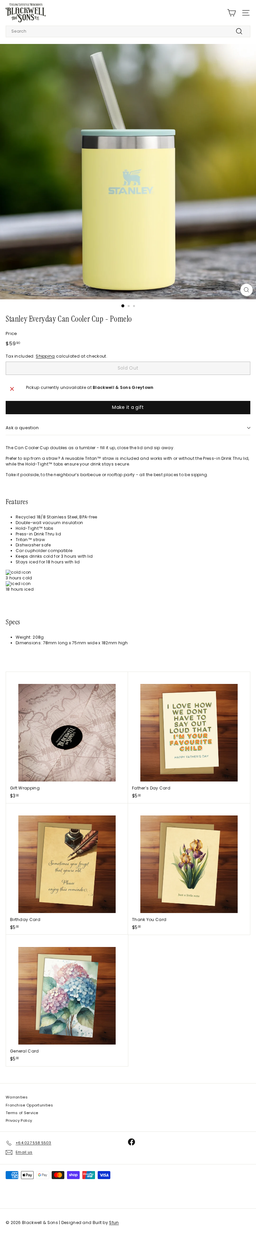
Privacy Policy (19, 1120)
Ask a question (22, 428)
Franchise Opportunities (29, 1105)
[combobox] (128, 31)
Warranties (17, 1097)
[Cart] (231, 13)
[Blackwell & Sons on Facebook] (131, 1141)
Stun (114, 1222)
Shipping (45, 356)
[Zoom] (246, 290)
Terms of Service (22, 1112)
